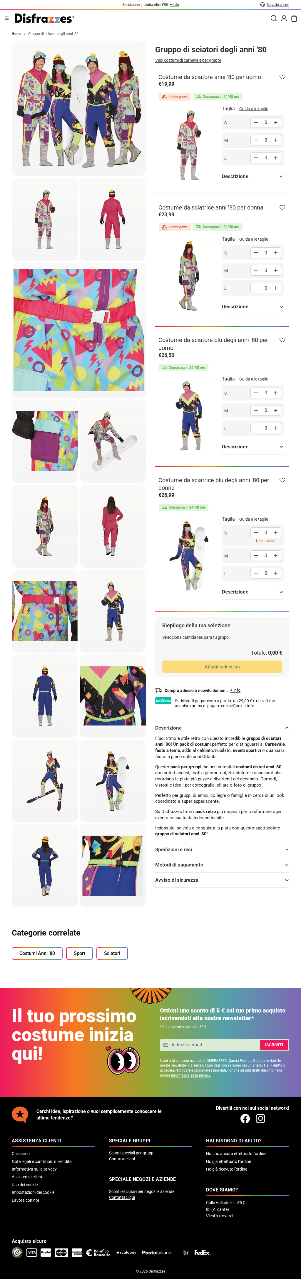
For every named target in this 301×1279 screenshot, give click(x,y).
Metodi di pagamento (179, 865)
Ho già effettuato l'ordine (228, 1161)
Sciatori (112, 953)
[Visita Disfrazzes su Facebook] (245, 1118)
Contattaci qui (122, 1158)
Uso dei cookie (25, 1184)
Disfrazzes (157, 1271)
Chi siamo (21, 1153)
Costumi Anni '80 (37, 953)
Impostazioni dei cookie (33, 1192)
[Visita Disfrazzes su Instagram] (260, 1118)
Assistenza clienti (27, 1176)
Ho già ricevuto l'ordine (226, 1169)
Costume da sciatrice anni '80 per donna (210, 207)
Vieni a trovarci (219, 1215)
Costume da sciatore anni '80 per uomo (209, 77)
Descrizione (235, 176)
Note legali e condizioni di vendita (42, 1161)
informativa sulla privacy (190, 1075)
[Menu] (7, 18)
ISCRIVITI (274, 1044)
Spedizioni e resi (173, 849)
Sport (79, 953)
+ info (249, 705)
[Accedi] (284, 18)
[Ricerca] (273, 18)
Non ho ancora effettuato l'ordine (236, 1153)
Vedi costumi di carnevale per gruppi (188, 60)
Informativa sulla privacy (34, 1169)
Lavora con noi (25, 1200)
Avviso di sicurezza (176, 880)
